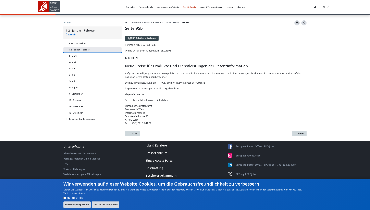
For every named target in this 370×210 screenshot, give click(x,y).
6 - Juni (72, 74)
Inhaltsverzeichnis (77, 43)
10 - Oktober (75, 100)
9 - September (76, 93)
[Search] (315, 7)
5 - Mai (72, 68)
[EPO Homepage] (49, 7)
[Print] (297, 22)
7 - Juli (72, 81)
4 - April (72, 62)
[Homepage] (126, 22)
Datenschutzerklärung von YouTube (284, 189)
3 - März (73, 56)
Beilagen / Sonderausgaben (82, 119)
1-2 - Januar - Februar (79, 49)
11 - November (76, 106)
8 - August (74, 87)
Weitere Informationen (74, 193)
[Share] (304, 22)
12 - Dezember (76, 112)
